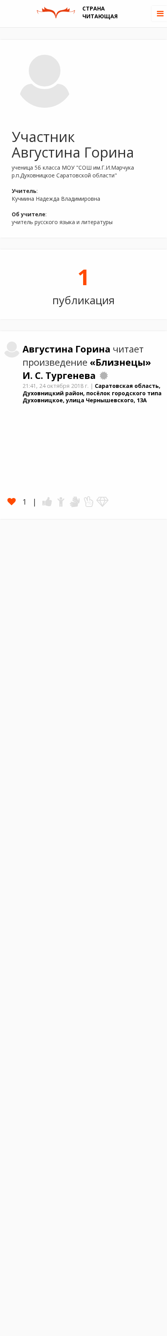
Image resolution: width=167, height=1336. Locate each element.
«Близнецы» (120, 362)
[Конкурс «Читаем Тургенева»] (104, 375)
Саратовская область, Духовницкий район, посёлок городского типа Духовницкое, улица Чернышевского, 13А (92, 393)
